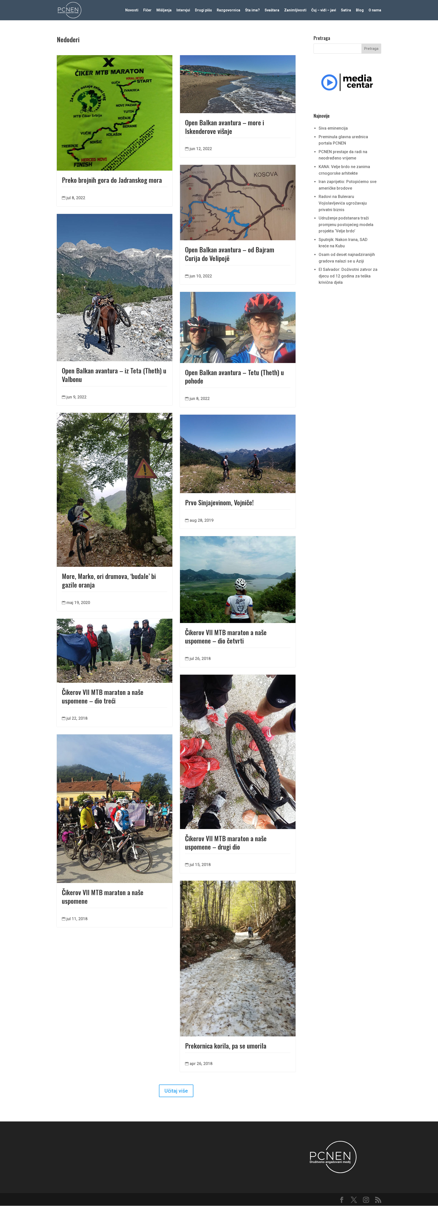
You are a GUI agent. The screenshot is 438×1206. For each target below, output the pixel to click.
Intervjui (183, 10)
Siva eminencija (333, 128)
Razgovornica (228, 10)
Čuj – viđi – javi (323, 10)
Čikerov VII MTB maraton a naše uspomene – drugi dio (226, 842)
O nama (375, 10)
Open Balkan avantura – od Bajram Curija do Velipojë (229, 254)
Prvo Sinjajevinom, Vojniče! (219, 502)
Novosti (131, 10)
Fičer (147, 10)
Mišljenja (164, 10)
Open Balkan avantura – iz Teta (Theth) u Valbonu (114, 375)
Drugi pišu (203, 10)
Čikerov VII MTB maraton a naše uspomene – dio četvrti (226, 636)
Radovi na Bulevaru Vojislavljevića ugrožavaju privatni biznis (343, 203)
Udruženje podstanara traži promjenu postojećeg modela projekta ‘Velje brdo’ (346, 224)
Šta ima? (252, 10)
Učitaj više (176, 1091)
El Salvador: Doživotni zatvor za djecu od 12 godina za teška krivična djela (348, 276)
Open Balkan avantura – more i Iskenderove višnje (224, 126)
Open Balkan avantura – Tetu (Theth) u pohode (234, 376)
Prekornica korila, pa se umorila (225, 1046)
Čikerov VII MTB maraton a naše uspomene (102, 896)
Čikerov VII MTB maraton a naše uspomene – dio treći (102, 696)
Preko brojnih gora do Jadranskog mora (112, 180)
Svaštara (272, 10)
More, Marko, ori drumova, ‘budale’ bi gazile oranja (109, 580)
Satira (346, 10)
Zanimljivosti (295, 10)
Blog (360, 10)
